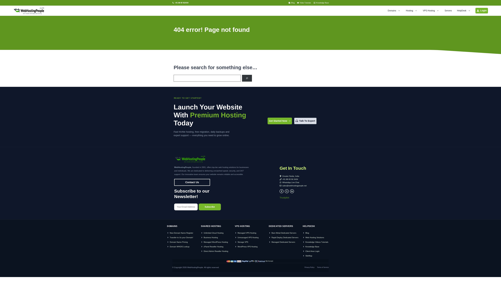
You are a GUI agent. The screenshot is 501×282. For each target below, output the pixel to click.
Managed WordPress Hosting (216, 242)
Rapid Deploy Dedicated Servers (285, 237)
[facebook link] (282, 191)
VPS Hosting (429, 11)
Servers (448, 11)
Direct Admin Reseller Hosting (216, 251)
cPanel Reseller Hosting (213, 247)
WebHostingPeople (195, 267)
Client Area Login (312, 251)
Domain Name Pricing (179, 242)
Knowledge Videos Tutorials (316, 242)
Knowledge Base (312, 247)
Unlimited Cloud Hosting (213, 233)
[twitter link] (287, 191)
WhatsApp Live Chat (290, 182)
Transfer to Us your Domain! (181, 237)
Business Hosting (211, 237)
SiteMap (308, 256)
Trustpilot (284, 197)
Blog (307, 233)
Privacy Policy (309, 267)
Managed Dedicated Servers (283, 242)
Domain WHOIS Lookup (179, 247)
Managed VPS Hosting (247, 233)
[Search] (247, 78)
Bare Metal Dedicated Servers (284, 233)
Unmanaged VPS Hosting (248, 237)
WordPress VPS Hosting (248, 247)
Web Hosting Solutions (314, 237)
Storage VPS (243, 242)
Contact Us (192, 182)
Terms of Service (323, 267)
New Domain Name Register (181, 233)
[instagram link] (292, 191)
